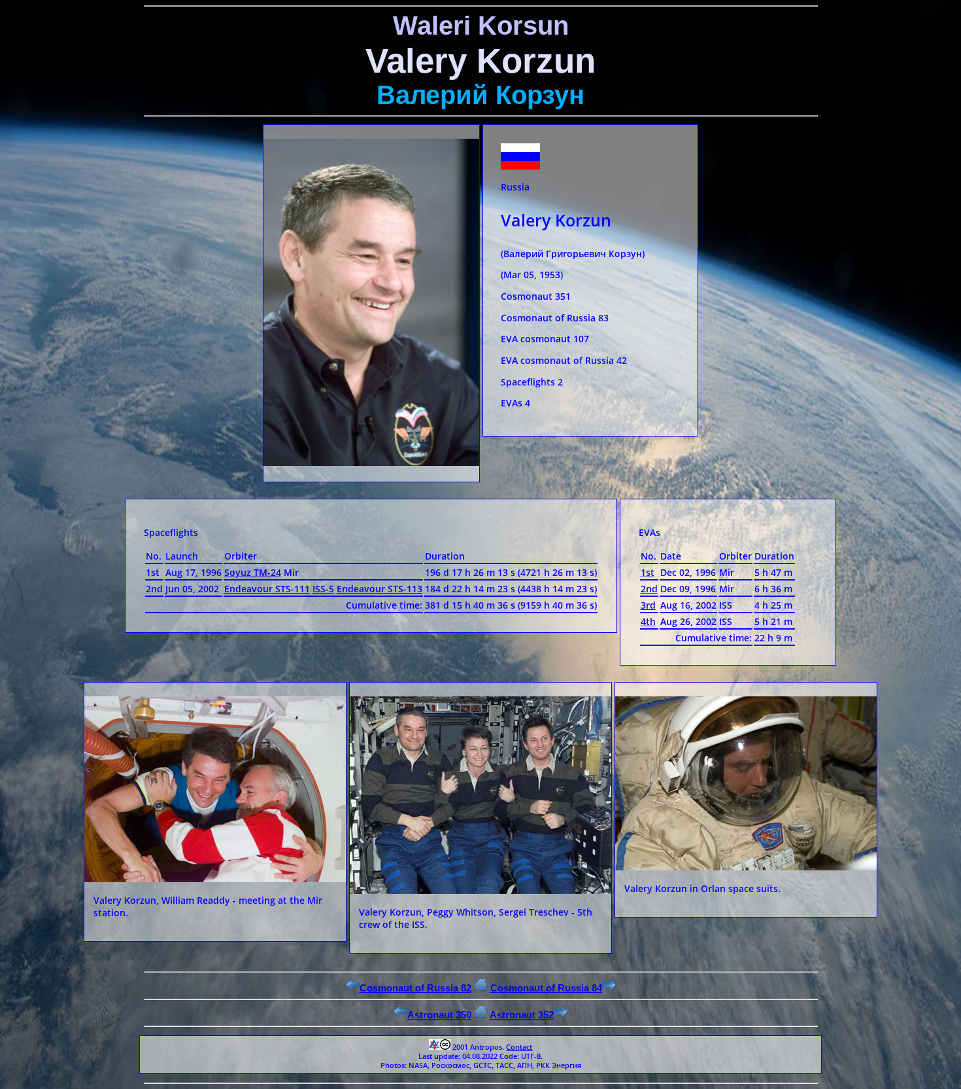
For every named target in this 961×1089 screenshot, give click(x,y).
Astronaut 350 (439, 1014)
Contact (519, 1047)
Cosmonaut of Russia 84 (546, 987)
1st (647, 572)
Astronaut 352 (522, 1014)
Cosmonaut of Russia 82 (415, 987)
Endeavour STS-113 (379, 588)
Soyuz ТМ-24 (252, 572)
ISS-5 (323, 588)
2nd (649, 588)
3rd (648, 605)
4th (648, 621)
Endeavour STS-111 (267, 588)
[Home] (481, 987)
